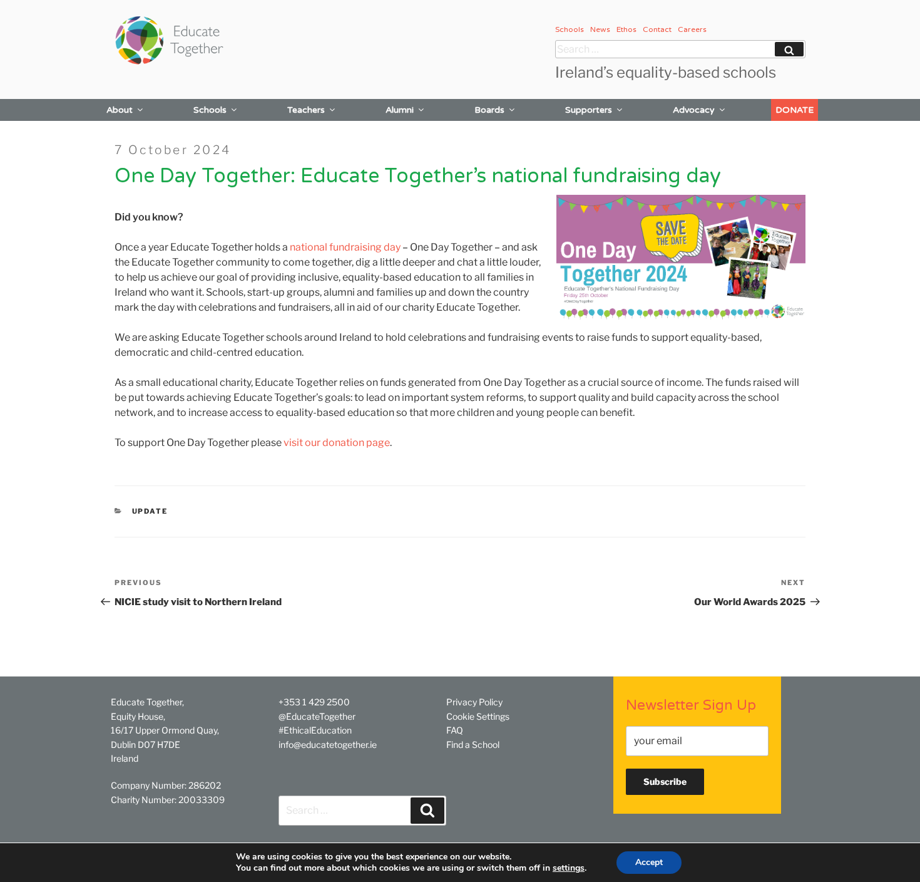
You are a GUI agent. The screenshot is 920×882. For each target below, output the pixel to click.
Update (150, 511)
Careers (692, 29)
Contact (657, 29)
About (119, 110)
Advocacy (694, 110)
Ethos (626, 29)
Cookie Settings (477, 716)
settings (569, 868)
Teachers (306, 110)
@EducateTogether (317, 716)
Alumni (400, 110)
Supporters (588, 110)
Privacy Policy (474, 702)
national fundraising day (345, 247)
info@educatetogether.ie (328, 744)
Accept (649, 862)
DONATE (794, 110)
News (600, 29)
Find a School (472, 744)
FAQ (454, 730)
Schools (569, 29)
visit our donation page (337, 443)
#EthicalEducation (315, 730)
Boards (489, 110)
